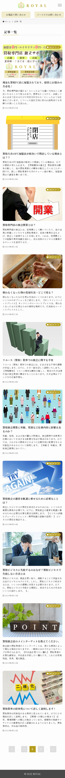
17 (53, 749)
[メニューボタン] (60, 5)
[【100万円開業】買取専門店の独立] (32, 5)
